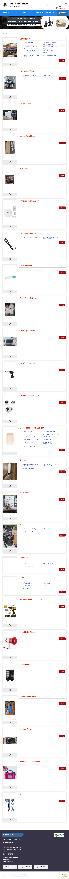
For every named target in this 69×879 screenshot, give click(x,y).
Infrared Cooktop (26, 729)
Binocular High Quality (30, 529)
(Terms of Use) (24, 874)
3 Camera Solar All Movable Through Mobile (31, 47)
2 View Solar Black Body (49, 55)
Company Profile (21, 13)
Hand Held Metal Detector (30, 233)
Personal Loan (28, 583)
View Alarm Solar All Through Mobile (31, 55)
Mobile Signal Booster (29, 136)
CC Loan (46, 588)
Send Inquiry (63, 13)
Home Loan (27, 585)
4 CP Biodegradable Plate (30, 442)
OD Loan (26, 588)
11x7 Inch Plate (28, 434)
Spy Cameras (25, 39)
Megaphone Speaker (28, 632)
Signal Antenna (26, 103)
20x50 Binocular (48, 75)
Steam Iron (24, 794)
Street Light (24, 664)
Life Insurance (27, 563)
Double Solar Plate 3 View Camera (50, 47)
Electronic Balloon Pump (30, 761)
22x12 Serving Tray (48, 439)
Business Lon (47, 583)
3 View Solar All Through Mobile (50, 51)
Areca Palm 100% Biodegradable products (49, 442)
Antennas (24, 460)
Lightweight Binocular (29, 71)
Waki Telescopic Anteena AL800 (31, 464)
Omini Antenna (26, 266)
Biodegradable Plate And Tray (32, 428)
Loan (22, 577)
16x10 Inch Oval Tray (29, 446)
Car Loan (46, 585)
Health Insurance (48, 563)
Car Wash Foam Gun (28, 363)
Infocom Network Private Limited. (21, 876)
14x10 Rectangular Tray (30, 437)
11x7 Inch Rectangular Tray (50, 437)
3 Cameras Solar (28, 42)
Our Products (36, 13)
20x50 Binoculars (28, 531)
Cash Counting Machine (29, 395)
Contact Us (49, 13)
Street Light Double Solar (30, 51)
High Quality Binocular (30, 75)
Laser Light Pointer (27, 330)
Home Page (7, 13)
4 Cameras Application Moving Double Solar (49, 43)
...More (62, 60)
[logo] (5, 8)
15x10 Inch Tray (28, 431)
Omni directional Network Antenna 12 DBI (50, 464)
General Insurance (28, 566)
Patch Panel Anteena (28, 298)
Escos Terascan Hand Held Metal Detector (50, 238)
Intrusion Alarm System (29, 201)
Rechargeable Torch (28, 697)
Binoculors (24, 525)
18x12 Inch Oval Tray (49, 431)
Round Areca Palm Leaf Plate (51, 434)
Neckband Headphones (29, 493)
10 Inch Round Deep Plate (31, 439)
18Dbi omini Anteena (29, 468)
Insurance (24, 557)
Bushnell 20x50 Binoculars (51, 529)
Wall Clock (24, 168)
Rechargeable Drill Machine (31, 599)
